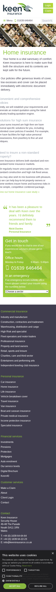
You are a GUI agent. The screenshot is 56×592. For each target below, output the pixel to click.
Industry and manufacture (14, 317)
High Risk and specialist (13, 331)
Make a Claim (8, 488)
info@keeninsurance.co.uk (18, 542)
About (4, 493)
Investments (7, 442)
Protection (6, 451)
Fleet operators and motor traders (18, 336)
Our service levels (10, 466)
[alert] (28, 571)
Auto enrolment (9, 461)
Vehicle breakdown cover (14, 396)
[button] (28, 580)
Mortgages (6, 456)
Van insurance (8, 406)
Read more (27, 565)
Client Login (7, 497)
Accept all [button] (14, 586)
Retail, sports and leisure (14, 351)
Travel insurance (9, 401)
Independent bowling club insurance (20, 365)
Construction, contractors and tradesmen (22, 322)
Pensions (6, 447)
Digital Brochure (9, 471)
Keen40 (5, 476)
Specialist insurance (11, 425)
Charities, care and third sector (17, 355)
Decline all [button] (40, 586)
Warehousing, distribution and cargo (20, 326)
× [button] (53, 553)
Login (48, 5)
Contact (5, 502)
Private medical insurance (14, 416)
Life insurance (8, 391)
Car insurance (8, 382)
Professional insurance (13, 341)
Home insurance (9, 387)
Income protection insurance (16, 420)
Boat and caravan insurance (15, 411)
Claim (48, 11)
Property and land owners (14, 346)
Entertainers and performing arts (18, 360)
